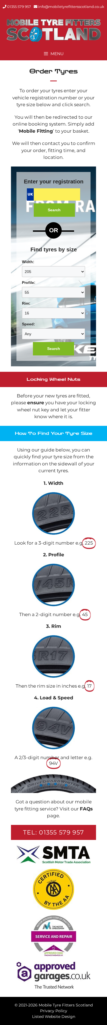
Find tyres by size (53, 249)
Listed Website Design (53, 1016)
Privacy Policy (53, 1010)
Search (54, 210)
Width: (28, 262)
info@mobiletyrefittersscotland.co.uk (71, 6)
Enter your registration (53, 182)
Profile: (28, 282)
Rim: (26, 303)
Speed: (28, 324)
